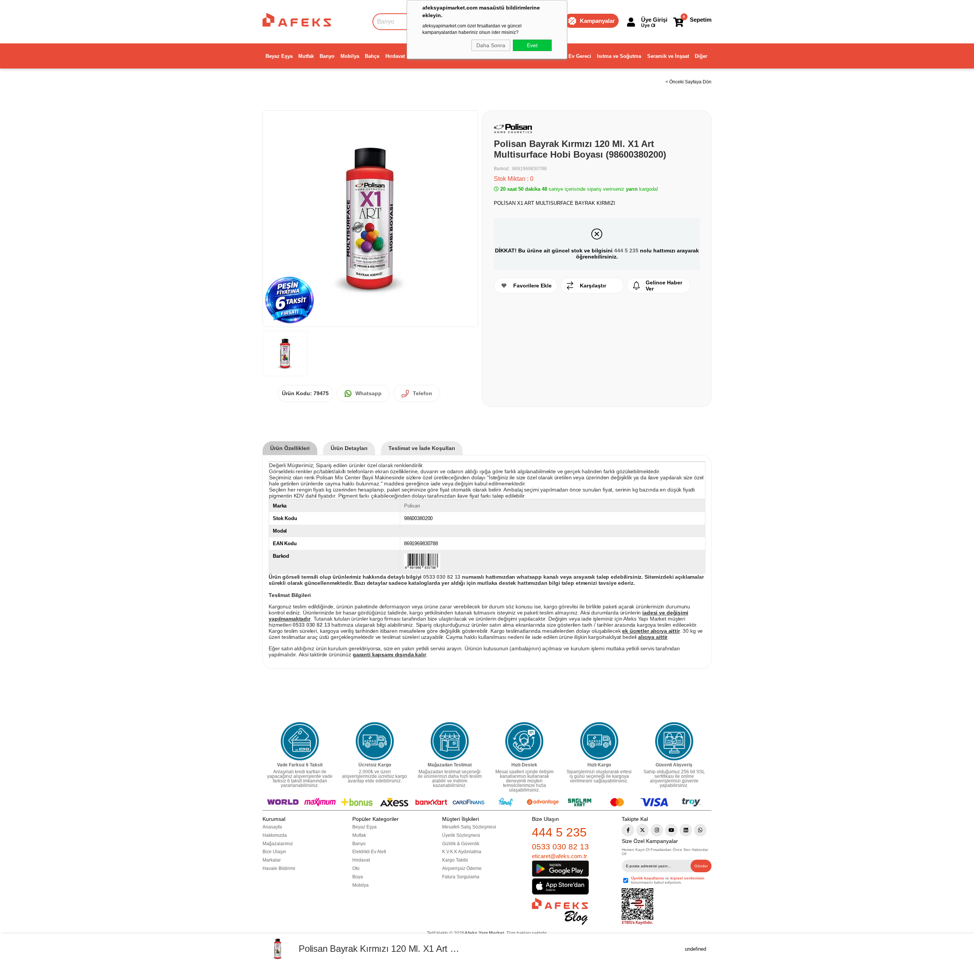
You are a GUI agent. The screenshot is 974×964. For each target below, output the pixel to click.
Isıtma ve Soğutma (619, 56)
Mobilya (350, 56)
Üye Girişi (654, 19)
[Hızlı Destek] (524, 741)
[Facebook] (628, 830)
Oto (356, 868)
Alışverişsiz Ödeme (462, 868)
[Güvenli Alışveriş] (674, 741)
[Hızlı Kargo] (599, 741)
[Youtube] (671, 830)
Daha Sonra (490, 45)
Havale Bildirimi (279, 868)
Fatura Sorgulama (460, 876)
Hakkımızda (275, 835)
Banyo (327, 56)
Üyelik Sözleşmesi (461, 835)
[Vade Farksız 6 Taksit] (300, 741)
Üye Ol (648, 25)
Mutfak (306, 56)
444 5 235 (626, 250)
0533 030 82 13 (560, 846)
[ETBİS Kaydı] (637, 906)
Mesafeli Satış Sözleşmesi (469, 827)
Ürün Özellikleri (290, 448)
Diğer (701, 56)
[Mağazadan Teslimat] (450, 741)
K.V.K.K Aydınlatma (461, 851)
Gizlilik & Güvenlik (460, 843)
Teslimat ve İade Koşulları (421, 448)
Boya (357, 876)
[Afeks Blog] (560, 911)
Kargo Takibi (455, 860)
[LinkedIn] (686, 830)
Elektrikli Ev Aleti (369, 851)
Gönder (701, 866)
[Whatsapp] (700, 830)
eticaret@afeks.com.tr (559, 856)
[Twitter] (642, 830)
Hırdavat (395, 56)
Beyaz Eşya (279, 56)
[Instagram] (657, 830)
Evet (532, 45)
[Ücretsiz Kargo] (375, 741)
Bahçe (372, 56)
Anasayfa (272, 827)
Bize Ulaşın (274, 851)
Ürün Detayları (349, 448)
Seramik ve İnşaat (668, 56)
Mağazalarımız (278, 843)
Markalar (272, 860)
